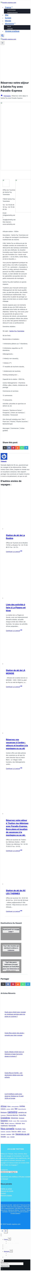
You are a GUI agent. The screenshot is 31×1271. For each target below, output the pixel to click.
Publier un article (6, 1189)
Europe (8, 18)
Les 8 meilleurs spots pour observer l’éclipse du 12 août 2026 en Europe (14, 1096)
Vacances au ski (22, 1134)
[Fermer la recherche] (2, 1260)
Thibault (4, 461)
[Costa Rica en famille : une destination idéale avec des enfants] (15, 1064)
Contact (3, 1193)
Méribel (28, 1210)
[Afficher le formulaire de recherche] (2, 35)
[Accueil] (2, 96)
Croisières (5, 1118)
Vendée (3, 1137)
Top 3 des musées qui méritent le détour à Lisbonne (11, 948)
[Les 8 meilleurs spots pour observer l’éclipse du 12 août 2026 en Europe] (15, 1085)
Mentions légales (6, 1195)
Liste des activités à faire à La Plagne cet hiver (16, 607)
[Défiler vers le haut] (2, 1231)
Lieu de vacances (11, 10)
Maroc (23, 1123)
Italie (2, 1123)
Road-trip (14, 1131)
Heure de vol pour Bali (6, 1204)
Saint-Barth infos (19, 1208)
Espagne (4, 1121)
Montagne (6, 1251)
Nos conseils (7, 1128)
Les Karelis (5, 1211)
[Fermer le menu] (1, 1234)
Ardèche (3, 1109)
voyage (12, 1137)
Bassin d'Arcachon (22, 1109)
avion (12, 1109)
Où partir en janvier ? (23, 1211)
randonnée (3, 1131)
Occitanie (18, 1129)
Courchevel (23, 1210)
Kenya (7, 1123)
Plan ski (9, 26)
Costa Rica (22, 1115)
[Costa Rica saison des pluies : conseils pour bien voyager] (15, 1024)
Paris (23, 1129)
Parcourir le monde (7, 1191)
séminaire (24, 1131)
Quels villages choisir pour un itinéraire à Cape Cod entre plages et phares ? (14, 1054)
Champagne (3, 1115)
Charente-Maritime (12, 1115)
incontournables (23, 1120)
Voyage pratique (12, 31)
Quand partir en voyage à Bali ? (11, 930)
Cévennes (14, 1118)
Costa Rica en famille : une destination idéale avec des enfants (14, 1075)
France (6, 1239)
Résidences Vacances (12, 12)
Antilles (22, 1106)
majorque (18, 1123)
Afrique (4, 1106)
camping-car (22, 1112)
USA (13, 1134)
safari (19, 1131)
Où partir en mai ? (13, 1211)
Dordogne (21, 1118)
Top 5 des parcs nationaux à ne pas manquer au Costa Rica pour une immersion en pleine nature (11, 966)
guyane (14, 1120)
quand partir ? (16, 1204)
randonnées (8, 1131)
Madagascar (12, 1123)
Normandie (12, 1125)
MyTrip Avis (26, 1206)
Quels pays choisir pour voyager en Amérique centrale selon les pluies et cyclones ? (15, 1014)
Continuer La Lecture (14, 551)
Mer (6, 15)
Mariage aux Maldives (13, 1210)
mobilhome (4, 1125)
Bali (16, 1109)
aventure (8, 1109)
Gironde (10, 1120)
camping (12, 1112)
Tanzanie (3, 1134)
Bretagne (4, 1112)
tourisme (8, 1134)
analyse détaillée (15, 1106)
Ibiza (18, 1120)
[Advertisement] (15, 63)
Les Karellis (10, 28)
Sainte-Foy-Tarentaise (16, 331)
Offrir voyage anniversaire (7, 1208)
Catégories (4, 1170)
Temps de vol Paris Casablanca (15, 1206)
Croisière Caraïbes (15, 1213)
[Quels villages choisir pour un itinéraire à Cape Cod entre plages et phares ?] (15, 1042)
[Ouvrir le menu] (2, 43)
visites (8, 1136)
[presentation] (17, 509)
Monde (8, 21)
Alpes (9, 1106)
